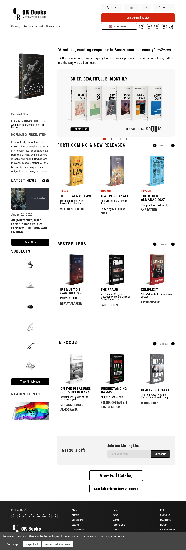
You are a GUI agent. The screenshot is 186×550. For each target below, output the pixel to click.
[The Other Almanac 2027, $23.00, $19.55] (156, 170)
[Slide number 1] (116, 102)
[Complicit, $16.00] (156, 269)
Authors (28, 26)
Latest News (24, 180)
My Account (165, 519)
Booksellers (53, 26)
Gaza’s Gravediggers (29, 121)
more (44, 171)
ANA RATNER (149, 209)
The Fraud (109, 289)
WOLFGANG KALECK (72, 209)
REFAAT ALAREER (71, 303)
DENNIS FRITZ (149, 403)
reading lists (25, 394)
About (39, 26)
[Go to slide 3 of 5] (116, 139)
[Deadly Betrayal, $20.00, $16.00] (156, 369)
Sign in (113, 7)
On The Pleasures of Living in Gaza (75, 390)
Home (115, 510)
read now (30, 242)
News (115, 515)
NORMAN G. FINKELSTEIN (29, 134)
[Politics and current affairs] (30, 284)
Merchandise (78, 529)
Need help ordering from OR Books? (116, 489)
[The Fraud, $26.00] (116, 269)
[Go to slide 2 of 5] (110, 139)
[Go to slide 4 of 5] (121, 139)
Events (116, 519)
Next (47, 180)
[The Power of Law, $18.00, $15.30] (75, 170)
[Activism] (30, 264)
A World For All (115, 196)
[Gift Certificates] (132, 8)
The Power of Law (75, 196)
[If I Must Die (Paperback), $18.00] (75, 269)
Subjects (20, 251)
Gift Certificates (167, 529)
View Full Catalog (116, 475)
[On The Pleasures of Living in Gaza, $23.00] (75, 369)
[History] (30, 327)
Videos (116, 529)
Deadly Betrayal (155, 390)
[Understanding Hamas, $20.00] (116, 369)
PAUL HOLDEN (109, 305)
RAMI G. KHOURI (110, 407)
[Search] (146, 7)
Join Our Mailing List (138, 17)
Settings (12, 544)
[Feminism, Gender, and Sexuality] (30, 307)
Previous (43, 180)
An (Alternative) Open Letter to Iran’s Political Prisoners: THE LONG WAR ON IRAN (29, 226)
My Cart (163, 524)
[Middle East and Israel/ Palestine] (30, 345)
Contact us (165, 515)
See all (163, 145)
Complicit (149, 289)
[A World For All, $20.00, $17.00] (116, 170)
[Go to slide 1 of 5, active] (104, 139)
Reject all (32, 544)
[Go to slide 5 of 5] (127, 139)
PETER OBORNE (150, 302)
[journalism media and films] (30, 365)
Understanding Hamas (114, 390)
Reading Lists (119, 524)
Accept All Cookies (57, 544)
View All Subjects (30, 381)
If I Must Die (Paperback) (70, 291)
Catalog (15, 26)
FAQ (162, 510)
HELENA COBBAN (111, 402)
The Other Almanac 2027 (153, 198)
